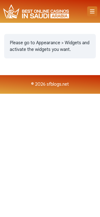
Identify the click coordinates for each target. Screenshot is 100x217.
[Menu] (92, 11)
